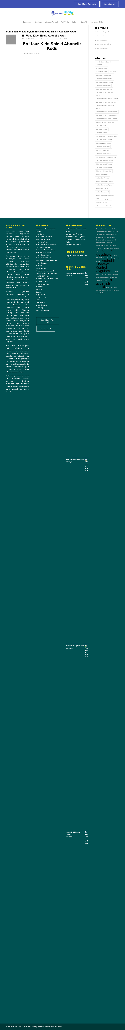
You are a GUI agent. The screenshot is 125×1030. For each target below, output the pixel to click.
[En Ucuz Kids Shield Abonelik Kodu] (11, 39)
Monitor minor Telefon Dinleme (103, 32)
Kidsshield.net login (43, 284)
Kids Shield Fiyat (101, 125)
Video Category (41, 305)
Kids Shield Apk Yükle (44, 237)
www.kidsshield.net (101, 202)
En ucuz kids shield (47, 39)
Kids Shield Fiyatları (101, 129)
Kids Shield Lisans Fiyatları (104, 139)
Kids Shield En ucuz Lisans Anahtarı (106, 115)
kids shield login (100, 157)
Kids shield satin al (42, 255)
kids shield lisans (112, 136)
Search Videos (41, 297)
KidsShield (99, 75)
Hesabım (39, 231)
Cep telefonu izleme (105, 277)
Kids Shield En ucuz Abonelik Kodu (106, 102)
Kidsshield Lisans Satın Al (103, 153)
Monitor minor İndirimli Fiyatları (105, 195)
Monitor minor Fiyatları (102, 174)
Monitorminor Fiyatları (102, 178)
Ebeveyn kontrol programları (46, 229)
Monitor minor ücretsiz (101, 36)
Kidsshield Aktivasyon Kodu (104, 89)
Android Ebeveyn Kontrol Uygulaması (103, 63)
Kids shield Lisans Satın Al (103, 150)
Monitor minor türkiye (101, 40)
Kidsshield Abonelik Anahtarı (104, 78)
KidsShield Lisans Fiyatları (103, 143)
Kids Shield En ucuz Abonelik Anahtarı (104, 94)
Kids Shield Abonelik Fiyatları (104, 82)
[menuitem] (27, 22)
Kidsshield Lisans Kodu (102, 146)
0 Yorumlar (35, 39)
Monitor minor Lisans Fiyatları (104, 181)
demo (74, 39)
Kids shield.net (41, 263)
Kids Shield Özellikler (43, 252)
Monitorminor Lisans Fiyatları (104, 185)
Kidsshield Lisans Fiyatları (75, 237)
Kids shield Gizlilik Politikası (46, 244)
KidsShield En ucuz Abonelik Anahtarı (107, 98)
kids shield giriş (100, 136)
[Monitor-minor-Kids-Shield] (62, 13)
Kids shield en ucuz (43, 239)
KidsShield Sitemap (43, 276)
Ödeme (38, 292)
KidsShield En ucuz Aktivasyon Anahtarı (105, 107)
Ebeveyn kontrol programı (103, 229)
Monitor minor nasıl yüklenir (103, 44)
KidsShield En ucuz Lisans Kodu (105, 122)
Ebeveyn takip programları (103, 240)
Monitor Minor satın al (102, 192)
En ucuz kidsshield (59, 39)
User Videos (40, 302)
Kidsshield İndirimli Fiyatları (104, 164)
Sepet (38, 300)
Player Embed (41, 294)
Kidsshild (98, 171)
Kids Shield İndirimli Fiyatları (104, 167)
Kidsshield (39, 266)
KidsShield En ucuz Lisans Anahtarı (106, 118)
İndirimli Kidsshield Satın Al (103, 206)
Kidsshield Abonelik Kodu (103, 85)
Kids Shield (113, 71)
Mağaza (39, 289)
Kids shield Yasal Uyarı (44, 258)
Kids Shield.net (108, 75)
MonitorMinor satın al (102, 188)
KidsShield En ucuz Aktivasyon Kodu (106, 111)
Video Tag (39, 308)
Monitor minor (107, 171)
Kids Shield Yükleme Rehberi (46, 260)
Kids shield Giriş (42, 242)
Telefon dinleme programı (103, 199)
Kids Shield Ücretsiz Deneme (104, 160)
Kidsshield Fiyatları (101, 132)
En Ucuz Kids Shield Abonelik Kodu (44, 35)
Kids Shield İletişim (43, 247)
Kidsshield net (111, 157)
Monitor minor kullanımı (102, 48)
